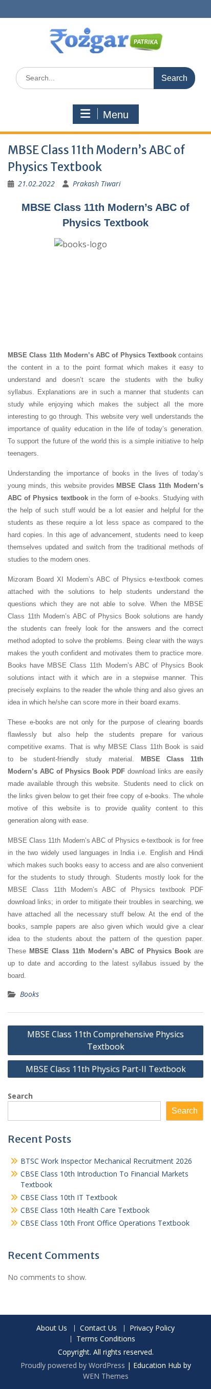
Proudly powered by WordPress (72, 1365)
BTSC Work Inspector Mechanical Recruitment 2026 (106, 1161)
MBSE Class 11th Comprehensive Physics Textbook (105, 1040)
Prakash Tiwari (97, 183)
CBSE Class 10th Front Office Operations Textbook (104, 1223)
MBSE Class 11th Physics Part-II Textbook (106, 1069)
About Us (51, 1328)
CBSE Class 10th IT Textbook (68, 1197)
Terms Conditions (105, 1339)
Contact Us (98, 1328)
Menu (116, 114)
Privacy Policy (152, 1328)
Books (29, 994)
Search (20, 1096)
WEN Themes (106, 1376)
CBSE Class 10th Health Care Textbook (85, 1210)
